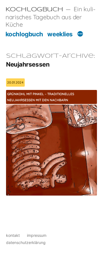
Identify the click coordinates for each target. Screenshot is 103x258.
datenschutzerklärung (26, 242)
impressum (36, 235)
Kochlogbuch (34, 10)
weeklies (60, 34)
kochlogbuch (24, 34)
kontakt (13, 235)
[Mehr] (80, 34)
